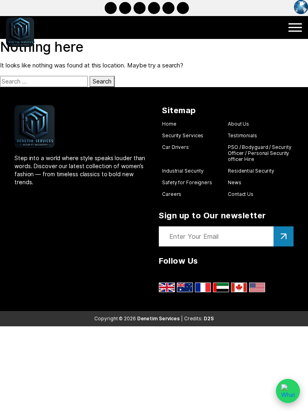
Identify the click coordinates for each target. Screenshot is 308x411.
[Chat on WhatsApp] (288, 391)
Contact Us (240, 194)
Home (169, 124)
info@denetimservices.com (183, 8)
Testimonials (242, 135)
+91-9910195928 (168, 8)
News (234, 182)
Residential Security (251, 171)
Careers (171, 194)
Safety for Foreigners (187, 182)
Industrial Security (183, 171)
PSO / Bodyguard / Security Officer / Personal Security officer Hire (259, 153)
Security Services (182, 135)
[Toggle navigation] (295, 27)
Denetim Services (158, 318)
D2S (209, 318)
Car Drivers (175, 147)
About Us (238, 124)
